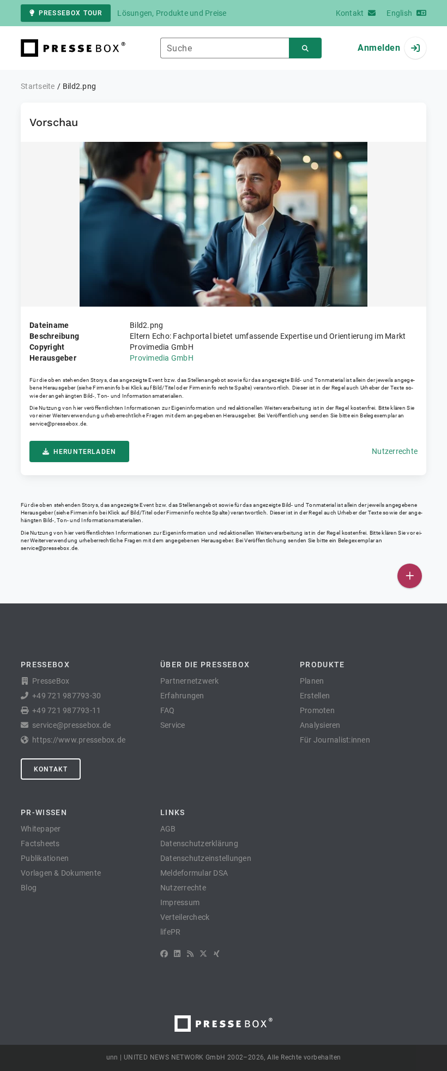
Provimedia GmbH (162, 358)
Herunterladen (84, 452)
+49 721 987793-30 (66, 695)
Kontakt (51, 769)
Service (172, 725)
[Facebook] (164, 953)
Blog (29, 887)
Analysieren (320, 725)
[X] (203, 953)
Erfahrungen (182, 695)
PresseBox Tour (70, 13)
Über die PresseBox (205, 664)
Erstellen (315, 695)
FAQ (167, 710)
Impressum (180, 902)
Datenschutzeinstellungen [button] (205, 858)
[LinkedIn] (177, 953)
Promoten (317, 710)
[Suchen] (305, 48)
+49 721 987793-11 (66, 710)
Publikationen (45, 858)
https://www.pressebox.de (78, 739)
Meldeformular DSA (194, 873)
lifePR (170, 932)
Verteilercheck (185, 917)
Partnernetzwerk (189, 681)
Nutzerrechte (395, 451)
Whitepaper (41, 828)
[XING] (217, 953)
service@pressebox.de (57, 424)
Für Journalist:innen (335, 739)
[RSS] (190, 953)
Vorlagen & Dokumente (61, 873)
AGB (168, 828)
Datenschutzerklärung (199, 843)
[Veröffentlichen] (409, 576)
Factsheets (40, 843)
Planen (312, 681)
